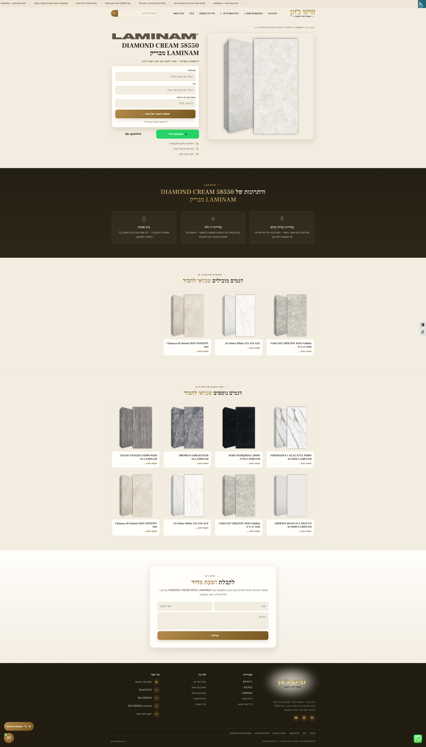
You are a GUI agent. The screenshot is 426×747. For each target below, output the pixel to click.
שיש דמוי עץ (200, 682)
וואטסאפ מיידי (175, 134)
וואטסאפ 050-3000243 (140, 706)
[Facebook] (312, 718)
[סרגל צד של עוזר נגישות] (422, 4)
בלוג (191, 13)
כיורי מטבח (201, 704)
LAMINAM (298, 27)
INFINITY (247, 682)
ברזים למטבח (199, 698)
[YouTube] (296, 718)
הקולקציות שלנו (254, 13)
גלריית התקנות (207, 13)
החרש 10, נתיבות (143, 682)
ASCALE (248, 687)
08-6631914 (133, 134)
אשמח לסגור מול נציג (155, 113)
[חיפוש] (114, 13)
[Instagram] (304, 718)
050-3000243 (145, 698)
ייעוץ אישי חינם (144, 714)
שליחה (213, 635)
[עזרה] (9, 738)
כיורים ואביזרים (231, 13)
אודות (312, 733)
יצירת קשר (178, 13)
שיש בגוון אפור (198, 687)
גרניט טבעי (247, 698)
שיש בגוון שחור (198, 693)
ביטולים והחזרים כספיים (241, 733)
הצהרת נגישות (279, 733)
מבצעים (272, 13)
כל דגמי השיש (245, 704)
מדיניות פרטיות (262, 733)
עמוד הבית (309, 27)
